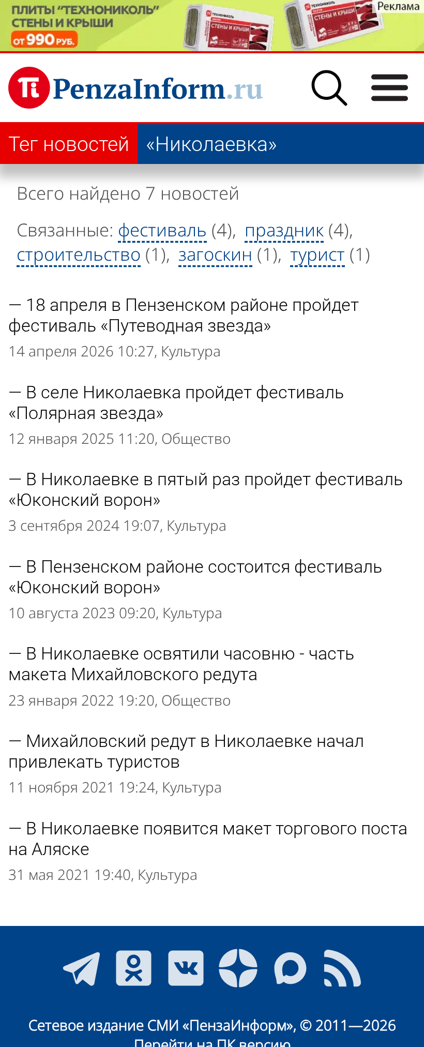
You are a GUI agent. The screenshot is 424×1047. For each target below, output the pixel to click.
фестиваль (162, 229)
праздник (284, 229)
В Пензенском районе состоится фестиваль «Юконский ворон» (195, 576)
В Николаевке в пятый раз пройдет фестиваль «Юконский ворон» (205, 489)
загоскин (215, 254)
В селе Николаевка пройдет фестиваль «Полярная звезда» (176, 402)
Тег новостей (68, 144)
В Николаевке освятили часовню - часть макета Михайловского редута (181, 663)
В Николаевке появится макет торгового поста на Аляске (207, 838)
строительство (79, 254)
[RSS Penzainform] (343, 968)
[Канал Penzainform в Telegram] (81, 968)
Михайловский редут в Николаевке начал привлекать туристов (186, 751)
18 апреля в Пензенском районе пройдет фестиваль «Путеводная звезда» (183, 315)
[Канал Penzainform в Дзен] (238, 968)
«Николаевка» (211, 144)
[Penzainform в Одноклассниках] (134, 968)
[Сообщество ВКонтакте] (186, 968)
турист (317, 254)
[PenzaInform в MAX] (290, 968)
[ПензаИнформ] (135, 88)
